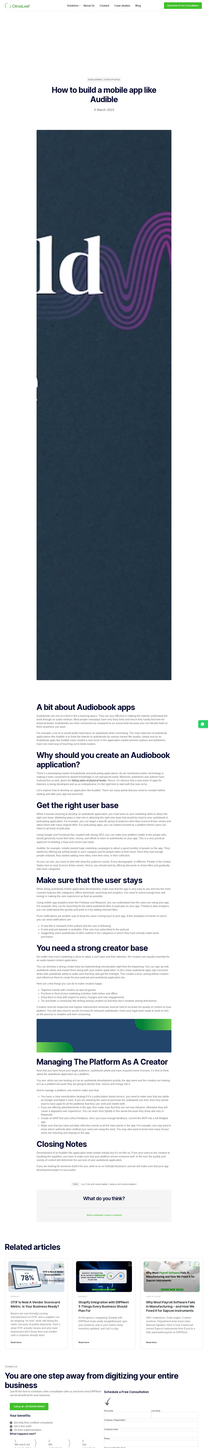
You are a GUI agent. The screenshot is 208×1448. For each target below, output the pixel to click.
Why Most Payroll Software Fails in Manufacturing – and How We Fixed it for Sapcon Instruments (170, 1306)
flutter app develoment (95, 1184)
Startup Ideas (112, 80)
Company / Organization (114, 1420)
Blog (138, 5)
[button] (104, 1213)
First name (108, 1411)
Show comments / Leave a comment (104, 1215)
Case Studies (153, 1297)
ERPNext (15, 1297)
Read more (16, 1342)
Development (95, 80)
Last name (155, 1411)
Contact (104, 5)
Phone (107, 1438)
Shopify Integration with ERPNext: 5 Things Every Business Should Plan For (103, 1306)
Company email (111, 1429)
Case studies (122, 5)
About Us (89, 5)
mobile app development (123, 1184)
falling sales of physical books (89, 780)
